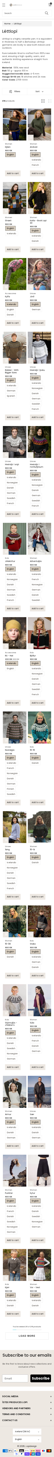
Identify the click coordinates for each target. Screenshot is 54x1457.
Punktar (9, 1193)
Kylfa (7, 296)
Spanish (11, 395)
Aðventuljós (36, 561)
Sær (32, 1114)
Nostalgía (9, 750)
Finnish (10, 788)
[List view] (50, 101)
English (10, 154)
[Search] (47, 13)
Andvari (33, 147)
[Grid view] (42, 101)
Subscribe (41, 1378)
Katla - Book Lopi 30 (38, 221)
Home (7, 23)
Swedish (36, 403)
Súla (32, 1022)
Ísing (7, 849)
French (35, 165)
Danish (35, 241)
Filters (17, 91)
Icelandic (36, 159)
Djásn (8, 147)
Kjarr (7, 1287)
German (36, 309)
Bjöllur (33, 655)
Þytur (32, 1193)
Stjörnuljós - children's (11, 1024)
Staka (33, 943)
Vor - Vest (35, 1287)
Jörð (32, 296)
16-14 (32, 849)
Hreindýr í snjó (12, 464)
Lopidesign (31, 1446)
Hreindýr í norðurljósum (36, 465)
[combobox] (27, 13)
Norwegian (37, 388)
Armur (8, 1114)
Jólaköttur (10, 561)
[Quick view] (6, 137)
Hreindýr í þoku (37, 370)
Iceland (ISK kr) (22, 1431)
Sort (38, 91)
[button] (5, 5)
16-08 (8, 943)
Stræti (8, 220)
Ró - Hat (9, 655)
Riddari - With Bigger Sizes (12, 371)
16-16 (32, 750)
